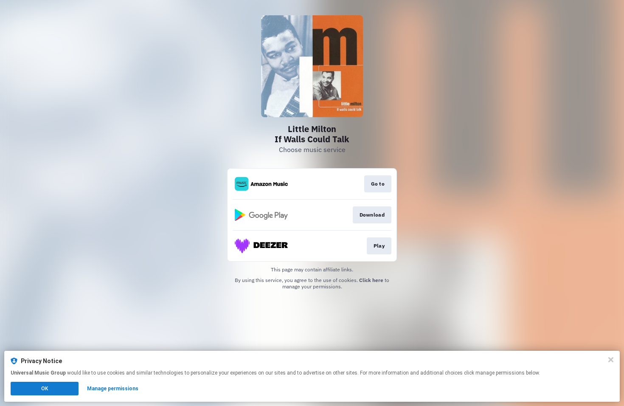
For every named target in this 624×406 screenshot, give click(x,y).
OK (44, 389)
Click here (371, 280)
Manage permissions (112, 389)
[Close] (611, 360)
